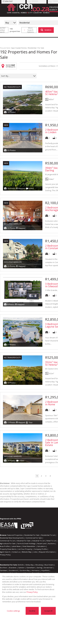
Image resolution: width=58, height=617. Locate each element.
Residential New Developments (12, 538)
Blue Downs (49, 565)
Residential (32, 48)
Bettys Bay (30, 565)
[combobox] (16, 76)
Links (35, 552)
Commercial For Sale (34, 538)
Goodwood (13, 570)
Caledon (21, 568)
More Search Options (30, 30)
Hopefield (45, 570)
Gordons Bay (25, 570)
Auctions (51, 543)
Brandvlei (12, 568)
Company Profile (40, 549)
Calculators (41, 546)
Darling (39, 568)
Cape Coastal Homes (19, 48)
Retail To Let (51, 541)
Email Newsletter (29, 546)
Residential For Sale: (8, 565)
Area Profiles (5, 546)
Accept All (48, 611)
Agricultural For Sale (7, 543)
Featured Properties (15, 535)
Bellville (21, 565)
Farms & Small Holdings (26, 543)
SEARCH (47, 30)
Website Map (27, 552)
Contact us (16, 552)
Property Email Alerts (8, 549)
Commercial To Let (7, 541)
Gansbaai (3, 570)
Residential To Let (48, 535)
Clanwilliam (30, 568)
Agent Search (5, 552)
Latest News (16, 546)
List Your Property (25, 549)
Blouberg (39, 565)
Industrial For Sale (23, 541)
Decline (32, 611)
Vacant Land (41, 543)
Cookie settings (13, 611)
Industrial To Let (38, 541)
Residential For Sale (31, 535)
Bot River (3, 568)
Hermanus (35, 570)
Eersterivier (48, 568)
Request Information (47, 552)
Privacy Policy (5, 555)
